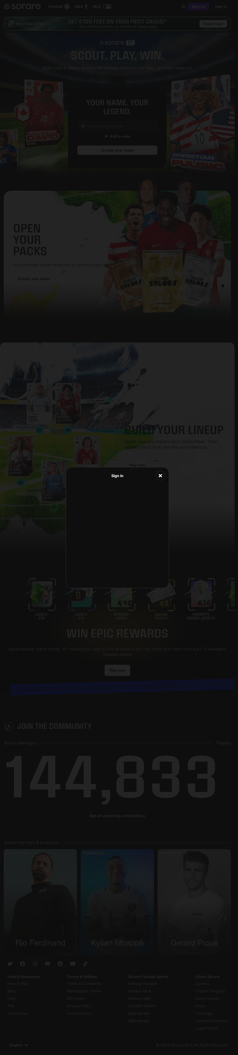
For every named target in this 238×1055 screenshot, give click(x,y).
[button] (160, 475)
